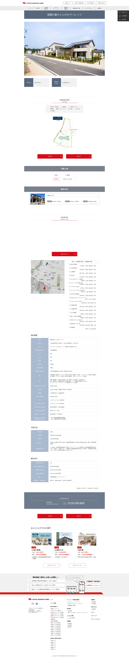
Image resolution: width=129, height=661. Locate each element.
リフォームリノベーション (56, 8)
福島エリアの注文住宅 (56, 633)
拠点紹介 (70, 626)
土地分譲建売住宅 (46, 8)
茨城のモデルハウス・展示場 (57, 614)
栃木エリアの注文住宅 (56, 622)
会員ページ (67, 3)
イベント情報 (53, 603)
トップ (29, 8)
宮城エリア (53, 647)
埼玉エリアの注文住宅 (56, 628)
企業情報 (99, 8)
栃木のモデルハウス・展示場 (57, 612)
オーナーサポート (88, 8)
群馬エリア (53, 642)
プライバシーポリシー (95, 619)
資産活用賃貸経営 (66, 8)
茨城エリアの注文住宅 (56, 624)
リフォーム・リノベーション (74, 601)
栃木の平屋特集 (54, 621)
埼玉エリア (53, 645)
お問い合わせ (101, 3)
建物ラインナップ (55, 608)
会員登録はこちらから (92, 585)
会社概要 (70, 625)
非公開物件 (124, 15)
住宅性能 (70, 610)
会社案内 (70, 623)
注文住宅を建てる (54, 606)
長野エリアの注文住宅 (56, 629)
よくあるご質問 (70, 615)
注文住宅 (37, 8)
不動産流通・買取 (76, 8)
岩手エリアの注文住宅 (56, 635)
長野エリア (53, 649)
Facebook (37, 604)
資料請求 (50, 156)
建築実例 (53, 619)
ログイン (93, 612)
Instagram (33, 604)
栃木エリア (53, 640)
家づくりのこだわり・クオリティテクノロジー (78, 612)
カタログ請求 (90, 3)
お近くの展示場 (79, 3)
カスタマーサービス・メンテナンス (75, 603)
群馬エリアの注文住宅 (56, 626)
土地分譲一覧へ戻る (51, 565)
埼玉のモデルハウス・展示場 (57, 617)
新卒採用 (94, 601)
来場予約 (79, 156)
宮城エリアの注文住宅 (56, 631)
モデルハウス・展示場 (56, 610)
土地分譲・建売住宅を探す (55, 638)
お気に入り (124, 12)
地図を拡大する (64, 254)
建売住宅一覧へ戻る (77, 565)
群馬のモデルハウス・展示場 (57, 615)
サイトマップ (94, 615)
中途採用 (94, 603)
